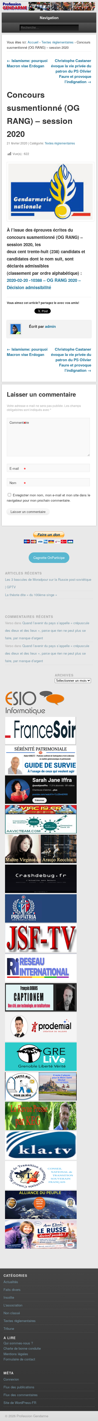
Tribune (9, 1328)
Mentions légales (16, 1353)
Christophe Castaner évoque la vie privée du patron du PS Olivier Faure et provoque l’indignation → (71, 71)
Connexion (11, 1379)
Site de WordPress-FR (20, 1402)
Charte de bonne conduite (22, 1348)
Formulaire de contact (19, 1359)
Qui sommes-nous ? (18, 1343)
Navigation (49, 17)
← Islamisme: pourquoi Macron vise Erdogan (27, 63)
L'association (13, 1305)
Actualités (11, 1281)
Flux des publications (19, 1387)
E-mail (18, 469)
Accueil (33, 42)
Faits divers (12, 1289)
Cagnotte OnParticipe (49, 557)
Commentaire (18, 423)
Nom (18, 483)
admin (50, 326)
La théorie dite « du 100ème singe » (31, 594)
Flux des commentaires (21, 1394)
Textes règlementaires (57, 42)
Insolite (9, 1297)
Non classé (12, 1312)
